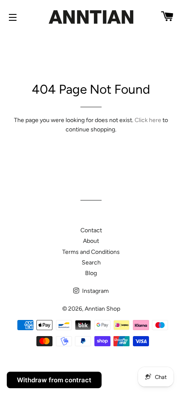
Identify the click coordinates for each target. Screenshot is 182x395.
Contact (91, 230)
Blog (91, 273)
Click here (148, 120)
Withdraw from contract (54, 380)
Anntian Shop (102, 308)
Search (91, 262)
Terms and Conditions (91, 252)
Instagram (95, 291)
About (91, 241)
